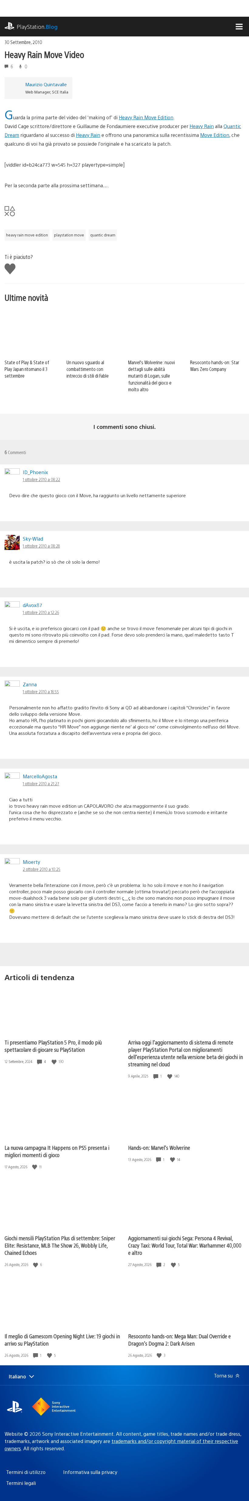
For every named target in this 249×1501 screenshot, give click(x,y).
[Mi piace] (55, 1062)
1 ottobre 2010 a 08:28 (41, 545)
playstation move (69, 235)
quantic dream (102, 235)
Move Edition (214, 135)
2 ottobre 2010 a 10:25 (41, 869)
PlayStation (37, 26)
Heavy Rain (201, 126)
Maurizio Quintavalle (46, 84)
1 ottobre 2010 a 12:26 (41, 612)
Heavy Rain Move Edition (146, 117)
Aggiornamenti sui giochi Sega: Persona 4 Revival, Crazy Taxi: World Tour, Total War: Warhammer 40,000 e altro (184, 1245)
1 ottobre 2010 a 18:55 (41, 691)
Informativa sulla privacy (90, 1472)
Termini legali (21, 1483)
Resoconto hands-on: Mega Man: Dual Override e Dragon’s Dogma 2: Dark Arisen (179, 1340)
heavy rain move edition (27, 235)
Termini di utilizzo (26, 1472)
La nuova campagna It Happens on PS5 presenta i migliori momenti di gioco (57, 1151)
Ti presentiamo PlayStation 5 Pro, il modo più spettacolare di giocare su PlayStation (53, 1046)
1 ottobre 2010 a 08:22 (41, 479)
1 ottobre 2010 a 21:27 (41, 783)
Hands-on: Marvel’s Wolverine (159, 1147)
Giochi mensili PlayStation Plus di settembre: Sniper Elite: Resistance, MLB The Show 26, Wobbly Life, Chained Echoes (60, 1245)
